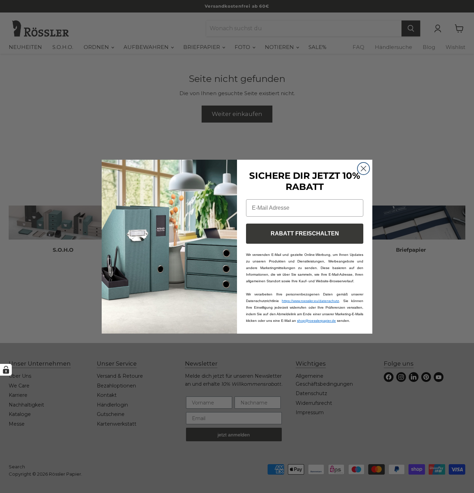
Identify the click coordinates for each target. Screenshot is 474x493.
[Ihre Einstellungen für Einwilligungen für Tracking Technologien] (6, 370)
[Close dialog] (363, 168)
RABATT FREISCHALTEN (305, 233)
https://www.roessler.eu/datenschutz (310, 301)
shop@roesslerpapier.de (316, 321)
